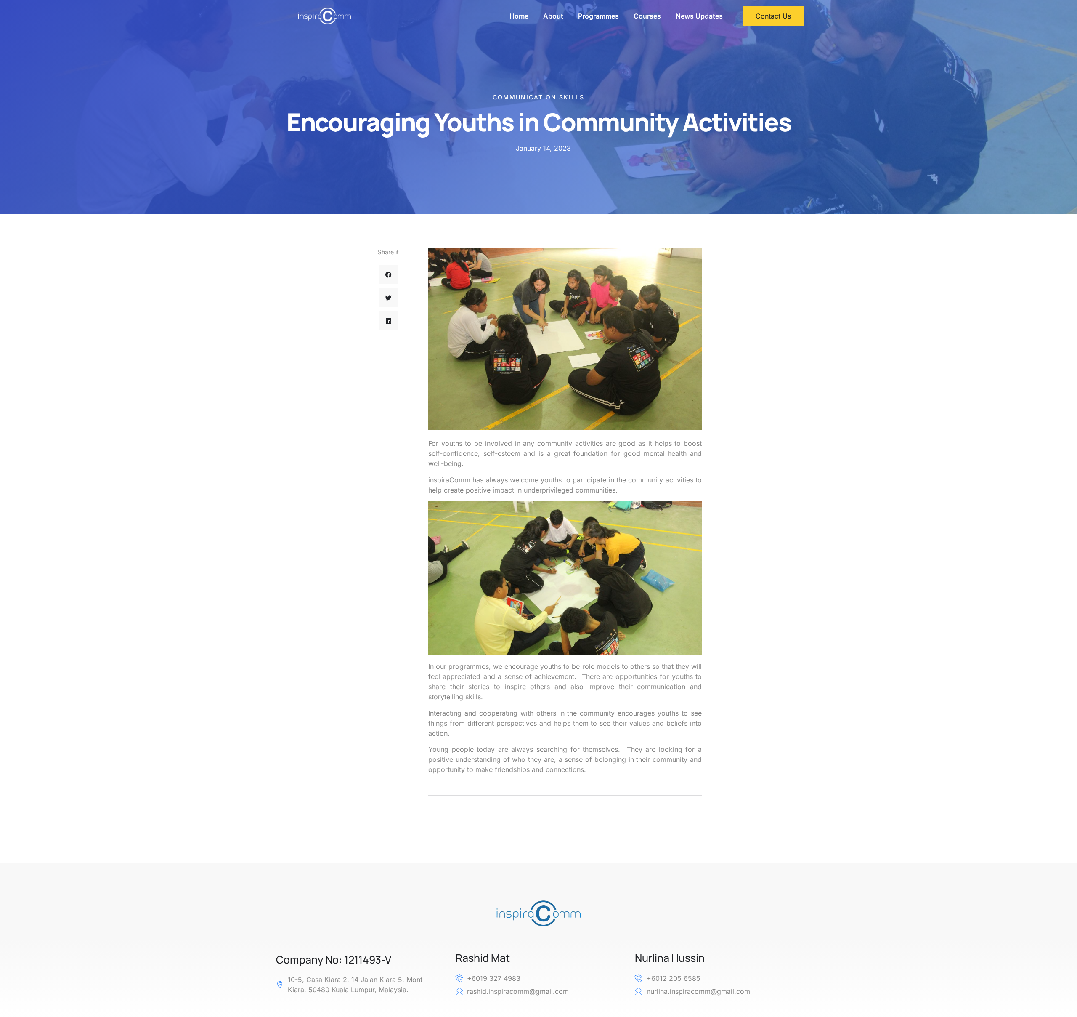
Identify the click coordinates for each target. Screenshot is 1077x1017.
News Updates (699, 16)
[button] (388, 274)
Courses (647, 16)
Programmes (598, 16)
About (553, 16)
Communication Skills (538, 97)
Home (518, 16)
